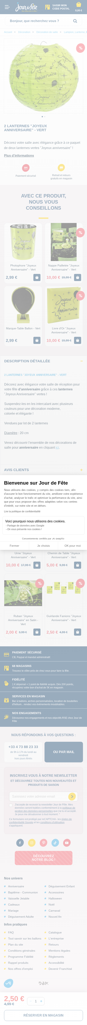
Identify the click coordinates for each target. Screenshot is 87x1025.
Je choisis (43, 545)
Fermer (14, 545)
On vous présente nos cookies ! (24, 529)
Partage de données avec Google (25, 525)
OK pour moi (73, 545)
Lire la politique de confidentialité (22, 511)
